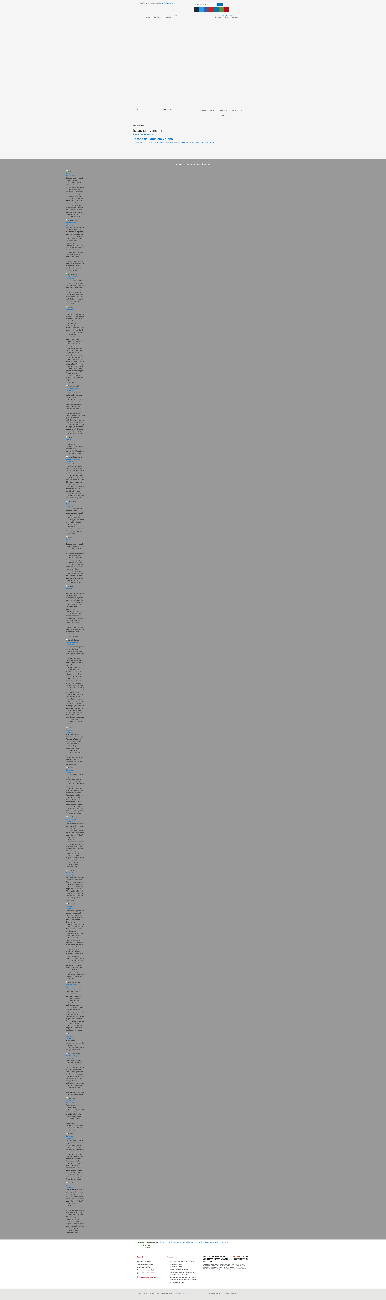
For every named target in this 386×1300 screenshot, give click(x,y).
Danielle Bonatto (49, 642)
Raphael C (46, 310)
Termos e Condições (214, 1293)
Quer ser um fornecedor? (146, 1273)
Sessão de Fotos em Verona (153, 139)
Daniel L (45, 440)
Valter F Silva (47, 223)
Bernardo (46, 173)
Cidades (218, 17)
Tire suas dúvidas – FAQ (145, 1270)
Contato (235, 17)
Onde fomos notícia (143, 1267)
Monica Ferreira (48, 276)
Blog (226, 17)
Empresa (147, 17)
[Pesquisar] (220, 4)
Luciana (45, 730)
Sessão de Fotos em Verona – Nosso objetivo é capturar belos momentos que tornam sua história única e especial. (174, 142)
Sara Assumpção (49, 388)
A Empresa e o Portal (144, 1261)
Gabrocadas (47, 504)
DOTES (185, 1293)
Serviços (157, 17)
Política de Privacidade (229, 1293)
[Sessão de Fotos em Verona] (143, 134)
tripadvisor (46, 176)
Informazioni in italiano (148, 1277)
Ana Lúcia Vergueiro (50, 459)
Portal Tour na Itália (166, 3)
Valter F (45, 589)
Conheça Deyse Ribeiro (145, 1264)
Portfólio (167, 17)
